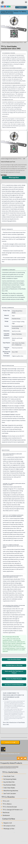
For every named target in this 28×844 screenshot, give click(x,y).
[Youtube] (5, 6)
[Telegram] (6, 6)
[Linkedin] (8, 6)
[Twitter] (3, 6)
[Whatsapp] (9, 6)
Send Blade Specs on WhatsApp (14, 665)
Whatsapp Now (14, 177)
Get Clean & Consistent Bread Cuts (14, 684)
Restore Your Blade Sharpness (14, 678)
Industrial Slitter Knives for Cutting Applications (9, 767)
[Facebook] (1, 6)
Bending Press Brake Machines (5, 768)
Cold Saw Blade (13, 768)
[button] (26, 2)
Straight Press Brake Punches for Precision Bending (9, 766)
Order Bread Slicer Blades (14, 659)
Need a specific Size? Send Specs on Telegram (14, 672)
